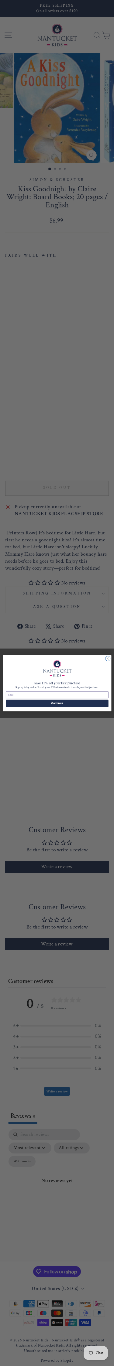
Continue (57, 703)
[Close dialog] (107, 658)
